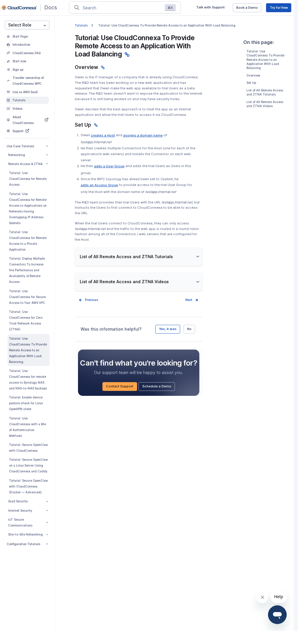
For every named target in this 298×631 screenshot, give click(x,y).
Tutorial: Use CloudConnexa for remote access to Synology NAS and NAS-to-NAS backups (28, 379)
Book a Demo (248, 8)
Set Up (251, 82)
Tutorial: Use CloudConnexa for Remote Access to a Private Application (28, 240)
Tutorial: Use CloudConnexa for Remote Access (28, 178)
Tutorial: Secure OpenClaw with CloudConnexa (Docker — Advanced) (28, 486)
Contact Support (121, 387)
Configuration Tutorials (23, 544)
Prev (88, 300)
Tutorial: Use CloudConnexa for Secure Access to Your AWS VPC (27, 296)
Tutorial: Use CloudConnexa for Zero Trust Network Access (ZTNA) (25, 320)
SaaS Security (18, 501)
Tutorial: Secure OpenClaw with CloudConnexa (28, 447)
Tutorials (81, 25)
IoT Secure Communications (20, 522)
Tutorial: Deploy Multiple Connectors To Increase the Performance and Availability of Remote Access (27, 270)
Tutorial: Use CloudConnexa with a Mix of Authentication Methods (27, 426)
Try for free (280, 8)
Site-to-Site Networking (25, 534)
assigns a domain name (143, 136)
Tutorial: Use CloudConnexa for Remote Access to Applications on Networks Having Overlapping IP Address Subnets (28, 208)
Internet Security (20, 510)
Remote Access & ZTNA (25, 164)
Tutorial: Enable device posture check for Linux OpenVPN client (26, 403)
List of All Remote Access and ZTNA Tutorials (264, 92)
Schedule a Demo (158, 387)
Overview (253, 75)
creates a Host (103, 136)
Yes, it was (168, 329)
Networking (16, 155)
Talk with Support (212, 8)
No (189, 329)
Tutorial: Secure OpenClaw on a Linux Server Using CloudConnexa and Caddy (28, 465)
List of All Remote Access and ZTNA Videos (264, 104)
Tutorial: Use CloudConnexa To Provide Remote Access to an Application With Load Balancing (28, 350)
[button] (139, 256)
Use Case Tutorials (20, 146)
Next (188, 300)
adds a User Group (109, 167)
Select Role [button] (19, 24)
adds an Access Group (99, 186)
